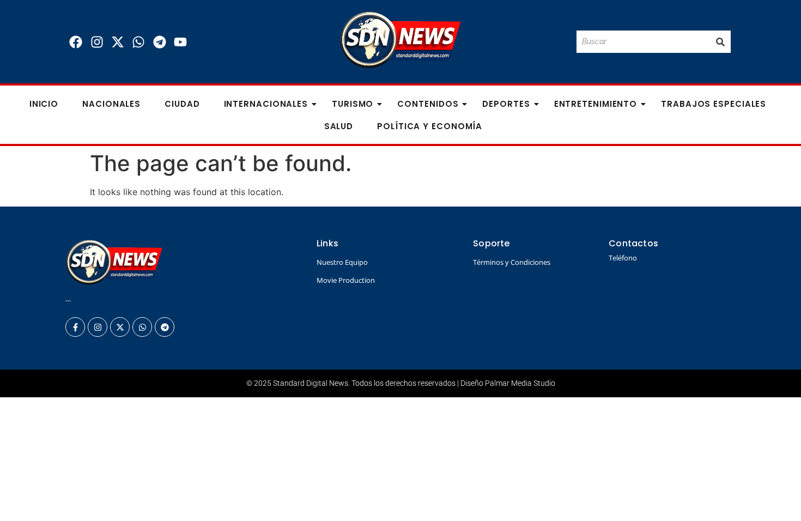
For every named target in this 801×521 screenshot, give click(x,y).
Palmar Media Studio (520, 383)
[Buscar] (720, 42)
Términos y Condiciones (511, 262)
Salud (339, 126)
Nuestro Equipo (342, 262)
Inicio (43, 104)
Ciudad (182, 104)
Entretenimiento (596, 104)
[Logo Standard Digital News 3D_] (400, 40)
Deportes (506, 104)
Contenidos (427, 104)
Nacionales (111, 104)
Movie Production (346, 280)
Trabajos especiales (713, 104)
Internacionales (266, 104)
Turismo (352, 104)
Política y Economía (429, 126)
